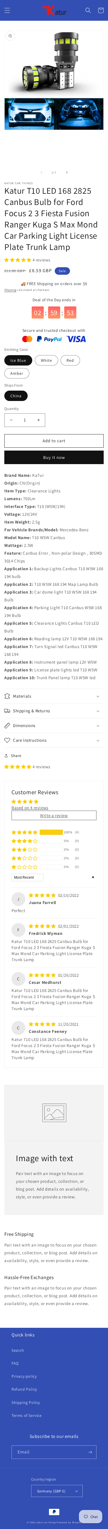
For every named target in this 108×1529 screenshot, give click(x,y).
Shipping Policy (26, 1402)
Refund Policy (24, 1389)
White (46, 360)
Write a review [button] (54, 815)
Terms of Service (27, 1415)
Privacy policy (24, 1376)
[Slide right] (66, 172)
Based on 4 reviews (30, 807)
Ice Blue (18, 360)
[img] (43, 895)
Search (18, 1350)
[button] (7, 10)
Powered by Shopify (69, 1522)
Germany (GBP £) (51, 1491)
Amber (16, 373)
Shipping (10, 290)
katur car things (46, 1522)
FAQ (15, 1363)
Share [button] (16, 755)
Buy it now (54, 457)
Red (70, 360)
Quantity (11, 408)
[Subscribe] (90, 1452)
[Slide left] (41, 172)
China (16, 395)
